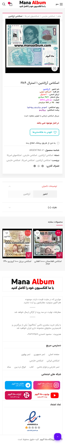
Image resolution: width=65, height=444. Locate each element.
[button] (59, 255)
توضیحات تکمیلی (49, 186)
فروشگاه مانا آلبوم (47, 439)
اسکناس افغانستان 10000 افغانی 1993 (48, 263)
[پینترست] (43, 166)
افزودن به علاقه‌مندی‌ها (42, 132)
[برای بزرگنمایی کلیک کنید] (54, 68)
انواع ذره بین (20, 367)
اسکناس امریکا (28, 160)
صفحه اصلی (53, 354)
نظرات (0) (52, 207)
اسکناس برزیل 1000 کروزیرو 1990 (17, 261)
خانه (59, 16)
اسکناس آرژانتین (15, 16)
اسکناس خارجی (48, 16)
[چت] (57, 436)
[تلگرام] (35, 166)
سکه (9, 367)
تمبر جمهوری (39, 354)
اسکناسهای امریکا (32, 16)
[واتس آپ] (39, 166)
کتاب (31, 367)
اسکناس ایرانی (53, 360)
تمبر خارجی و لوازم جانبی (48, 367)
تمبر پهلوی (25, 354)
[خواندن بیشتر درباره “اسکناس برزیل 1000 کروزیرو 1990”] (29, 255)
